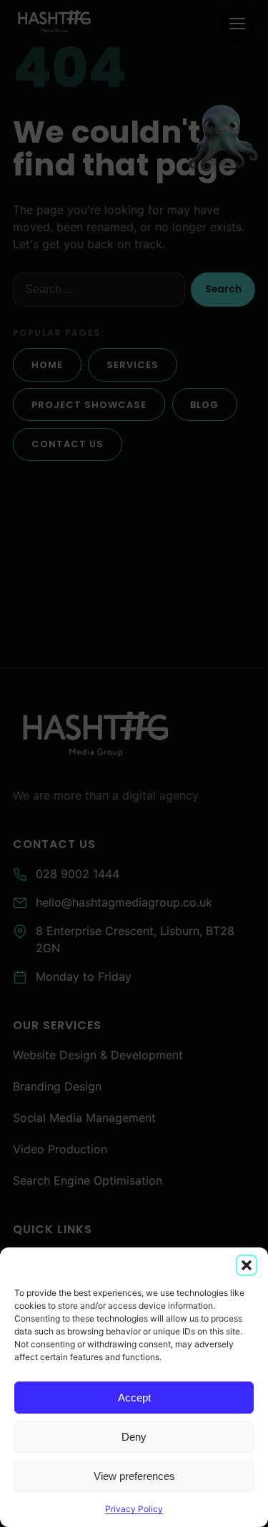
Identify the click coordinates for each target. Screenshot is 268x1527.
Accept (134, 1397)
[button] (246, 1265)
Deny (134, 1437)
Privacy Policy (134, 1508)
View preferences (134, 1476)
